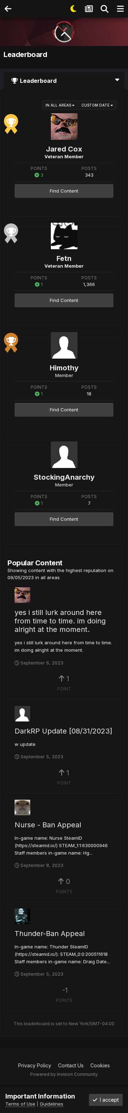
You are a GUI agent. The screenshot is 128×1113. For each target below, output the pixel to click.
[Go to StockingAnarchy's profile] (64, 454)
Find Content (64, 191)
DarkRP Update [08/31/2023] (63, 731)
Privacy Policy (34, 1065)
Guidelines (51, 1104)
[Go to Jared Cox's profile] (64, 126)
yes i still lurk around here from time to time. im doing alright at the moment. (60, 621)
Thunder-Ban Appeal (50, 933)
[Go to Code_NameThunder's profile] (22, 916)
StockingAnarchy (64, 477)
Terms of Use (20, 1104)
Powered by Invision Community (64, 1074)
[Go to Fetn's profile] (64, 236)
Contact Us (71, 1065)
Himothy (64, 368)
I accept (108, 1100)
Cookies (100, 1065)
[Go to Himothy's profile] (64, 345)
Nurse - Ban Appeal (48, 825)
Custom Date (96, 105)
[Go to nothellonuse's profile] (22, 807)
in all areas (59, 105)
